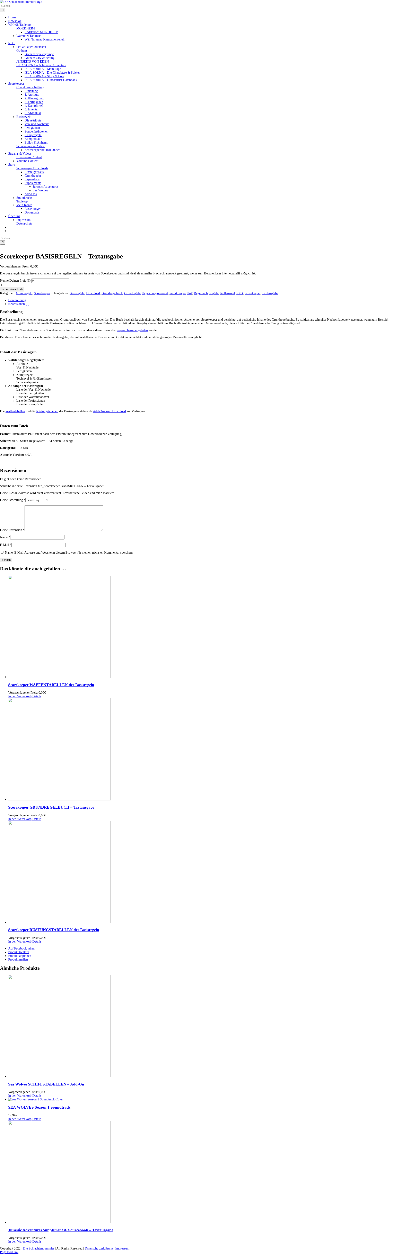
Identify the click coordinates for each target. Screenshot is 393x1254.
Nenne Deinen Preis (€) (15, 280)
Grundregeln (24, 293)
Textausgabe (270, 293)
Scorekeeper (42, 293)
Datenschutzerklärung (99, 1248)
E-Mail (5, 544)
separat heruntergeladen (132, 330)
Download (93, 293)
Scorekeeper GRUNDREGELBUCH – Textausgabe (51, 807)
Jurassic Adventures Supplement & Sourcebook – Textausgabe (60, 1230)
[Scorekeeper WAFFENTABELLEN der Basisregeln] (200, 627)
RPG (239, 293)
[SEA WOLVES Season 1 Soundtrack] (200, 1099)
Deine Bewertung (12, 500)
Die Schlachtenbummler (38, 1248)
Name (5, 537)
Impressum (122, 1248)
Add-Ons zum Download (109, 411)
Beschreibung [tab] (17, 300)
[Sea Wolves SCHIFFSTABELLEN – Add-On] (200, 1026)
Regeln (214, 293)
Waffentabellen (15, 411)
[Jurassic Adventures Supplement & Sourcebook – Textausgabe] (200, 1172)
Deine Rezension (12, 530)
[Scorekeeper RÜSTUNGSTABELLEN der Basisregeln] (200, 872)
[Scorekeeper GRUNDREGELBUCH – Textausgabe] (200, 749)
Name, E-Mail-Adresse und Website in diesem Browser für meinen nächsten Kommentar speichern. (69, 552)
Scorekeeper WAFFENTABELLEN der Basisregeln (51, 685)
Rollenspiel (227, 293)
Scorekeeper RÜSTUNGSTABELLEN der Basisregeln (53, 930)
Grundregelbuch (112, 293)
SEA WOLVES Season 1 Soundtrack (39, 1107)
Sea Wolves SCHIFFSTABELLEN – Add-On (46, 1084)
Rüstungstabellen (47, 411)
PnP (189, 293)
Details (36, 696)
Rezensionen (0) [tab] (18, 304)
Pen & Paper (177, 293)
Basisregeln (77, 293)
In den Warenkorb (12, 289)
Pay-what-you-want (155, 293)
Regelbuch (201, 293)
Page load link (9, 1252)
